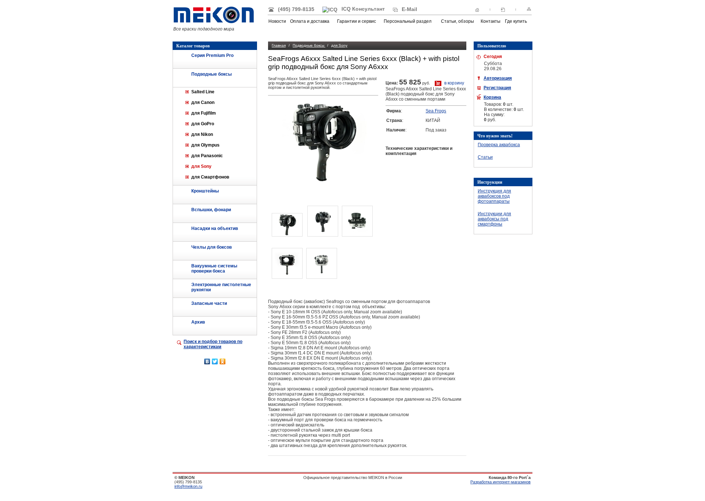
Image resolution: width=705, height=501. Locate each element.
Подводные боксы (211, 74)
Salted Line (202, 91)
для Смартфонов (210, 177)
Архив (198, 322)
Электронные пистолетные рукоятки (221, 287)
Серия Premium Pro (212, 55)
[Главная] (477, 9)
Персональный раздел (407, 21)
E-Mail (408, 9)
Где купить (516, 21)
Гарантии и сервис (356, 21)
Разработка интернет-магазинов (500, 482)
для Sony (201, 166)
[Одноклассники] (223, 361)
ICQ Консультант (362, 9)
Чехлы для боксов (211, 247)
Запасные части (209, 303)
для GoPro (202, 123)
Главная (279, 45)
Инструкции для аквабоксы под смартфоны (494, 219)
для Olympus (205, 145)
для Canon (202, 102)
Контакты (490, 21)
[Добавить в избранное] (502, 9)
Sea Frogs (436, 110)
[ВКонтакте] (207, 361)
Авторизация (498, 78)
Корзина (492, 97)
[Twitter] (215, 361)
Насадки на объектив (214, 228)
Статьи (485, 157)
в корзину (453, 83)
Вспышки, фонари (211, 209)
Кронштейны (205, 191)
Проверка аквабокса (499, 144)
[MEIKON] (213, 22)
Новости (277, 21)
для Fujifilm (203, 113)
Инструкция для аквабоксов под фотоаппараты (494, 196)
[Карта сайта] (529, 9)
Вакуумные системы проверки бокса (214, 268)
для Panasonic (207, 155)
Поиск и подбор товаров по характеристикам (213, 344)
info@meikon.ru (188, 486)
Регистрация (497, 87)
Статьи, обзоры (457, 21)
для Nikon (202, 134)
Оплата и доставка (309, 21)
